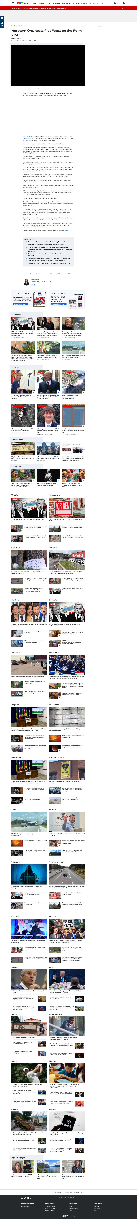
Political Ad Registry (50, 1210)
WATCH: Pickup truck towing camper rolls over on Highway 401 (26, 834)
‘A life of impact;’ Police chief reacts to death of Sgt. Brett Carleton (67, 834)
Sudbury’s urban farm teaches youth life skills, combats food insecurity (47, 254)
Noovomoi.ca (97, 1208)
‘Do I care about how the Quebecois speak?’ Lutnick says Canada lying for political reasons (48, 396)
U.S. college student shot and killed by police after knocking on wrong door (48, 430)
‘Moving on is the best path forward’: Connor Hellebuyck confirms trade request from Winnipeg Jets (66, 677)
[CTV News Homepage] (23, 3)
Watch (48, 3)
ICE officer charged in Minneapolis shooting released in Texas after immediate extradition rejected (72, 959)
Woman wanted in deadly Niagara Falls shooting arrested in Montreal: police (35, 536)
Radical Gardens (29, 171)
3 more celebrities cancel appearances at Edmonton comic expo (28, 941)
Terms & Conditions (50, 1208)
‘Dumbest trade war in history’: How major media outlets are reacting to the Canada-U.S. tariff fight (73, 458)
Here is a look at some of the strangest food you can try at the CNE (72, 485)
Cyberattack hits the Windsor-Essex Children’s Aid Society (27, 887)
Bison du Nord (27, 137)
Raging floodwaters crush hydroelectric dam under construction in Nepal (70, 396)
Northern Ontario (16, 26)
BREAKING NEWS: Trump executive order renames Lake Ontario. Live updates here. (22, 333)
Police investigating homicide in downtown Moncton (27, 676)
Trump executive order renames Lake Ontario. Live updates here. (27, 520)
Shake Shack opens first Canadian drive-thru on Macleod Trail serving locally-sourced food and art (34, 590)
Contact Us (65, 1192)
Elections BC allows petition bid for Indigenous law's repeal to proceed (72, 526)
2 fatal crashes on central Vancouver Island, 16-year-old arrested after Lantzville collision (66, 887)
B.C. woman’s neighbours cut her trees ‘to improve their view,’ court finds (47, 1176)
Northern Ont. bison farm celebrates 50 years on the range (46, 260)
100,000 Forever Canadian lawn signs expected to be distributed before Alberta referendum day (72, 642)
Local (34, 3)
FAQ (71, 1192)
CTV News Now (94, 3)
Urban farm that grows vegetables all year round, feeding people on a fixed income (50, 250)
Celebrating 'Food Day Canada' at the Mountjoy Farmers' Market (48, 242)
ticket (27, 225)
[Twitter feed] (22, 1198)
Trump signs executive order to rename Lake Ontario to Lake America (21, 396)
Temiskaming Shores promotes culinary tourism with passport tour (49, 263)
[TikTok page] (25, 1198)
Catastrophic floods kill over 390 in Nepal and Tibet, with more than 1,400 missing (29, 1133)
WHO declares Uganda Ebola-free (24, 1037)
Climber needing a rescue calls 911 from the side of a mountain (22, 429)
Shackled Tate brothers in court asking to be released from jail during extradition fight (66, 941)
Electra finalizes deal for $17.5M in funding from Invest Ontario (71, 798)
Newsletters (76, 1192)
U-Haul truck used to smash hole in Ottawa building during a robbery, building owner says (65, 572)
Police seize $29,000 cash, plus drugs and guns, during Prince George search (73, 536)
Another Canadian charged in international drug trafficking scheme (64, 729)
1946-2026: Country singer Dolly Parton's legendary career (46, 484)
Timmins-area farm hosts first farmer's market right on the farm (48, 247)
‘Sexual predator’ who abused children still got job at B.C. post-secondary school (35, 949)
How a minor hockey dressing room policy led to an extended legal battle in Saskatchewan (35, 737)
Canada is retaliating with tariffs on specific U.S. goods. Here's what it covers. (65, 991)
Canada (41, 3)
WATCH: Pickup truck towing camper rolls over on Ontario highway (73, 356)
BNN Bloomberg (73, 1208)
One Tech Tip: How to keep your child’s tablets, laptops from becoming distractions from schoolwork (65, 1086)
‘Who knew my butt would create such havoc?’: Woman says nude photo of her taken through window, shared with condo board (22, 358)
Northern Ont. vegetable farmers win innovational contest (46, 244)
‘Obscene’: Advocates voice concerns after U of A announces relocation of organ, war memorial (72, 632)
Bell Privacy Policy (50, 1206)
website (67, 230)
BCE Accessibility (25, 1206)
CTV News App (57, 1192)
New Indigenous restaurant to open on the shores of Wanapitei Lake (49, 258)
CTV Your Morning (68, 3)
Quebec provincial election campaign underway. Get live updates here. (29, 625)
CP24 (70, 1206)
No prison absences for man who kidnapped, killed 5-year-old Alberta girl (28, 572)
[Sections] (13, 3)
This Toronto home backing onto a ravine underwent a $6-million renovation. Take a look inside (22, 485)
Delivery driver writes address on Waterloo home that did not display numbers (73, 1176)
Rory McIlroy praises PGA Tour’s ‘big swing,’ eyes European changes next (28, 1085)
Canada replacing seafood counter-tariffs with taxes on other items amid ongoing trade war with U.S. (48, 333)
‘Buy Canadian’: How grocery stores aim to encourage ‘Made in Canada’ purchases (22, 458)
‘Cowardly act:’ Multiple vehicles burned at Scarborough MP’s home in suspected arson (35, 527)
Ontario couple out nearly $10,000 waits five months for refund (22, 1175)
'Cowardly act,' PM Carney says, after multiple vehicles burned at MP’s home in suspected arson (72, 333)
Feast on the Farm (28, 93)
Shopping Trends (81, 3)
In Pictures (56, 3)
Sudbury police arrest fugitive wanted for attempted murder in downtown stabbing (72, 789)
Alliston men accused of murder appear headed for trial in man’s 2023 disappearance (73, 842)
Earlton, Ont (27, 138)
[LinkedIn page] (31, 1198)
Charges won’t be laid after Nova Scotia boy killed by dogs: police (47, 356)
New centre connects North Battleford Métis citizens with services (35, 798)
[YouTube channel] (28, 1198)
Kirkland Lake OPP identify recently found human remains (64, 782)
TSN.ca (71, 1210)
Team (82, 1192)
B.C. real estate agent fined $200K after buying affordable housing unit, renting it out (48, 458)
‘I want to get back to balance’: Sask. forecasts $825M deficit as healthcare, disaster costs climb (28, 729)
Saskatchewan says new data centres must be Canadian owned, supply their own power (35, 747)
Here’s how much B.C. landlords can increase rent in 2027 (65, 520)
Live (103, 3)
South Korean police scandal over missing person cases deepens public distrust (72, 949)
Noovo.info (96, 1206)
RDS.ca (96, 1210)
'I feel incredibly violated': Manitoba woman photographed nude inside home (73, 430)
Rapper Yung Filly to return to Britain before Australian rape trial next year (64, 1038)
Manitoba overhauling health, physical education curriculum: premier (72, 694)
